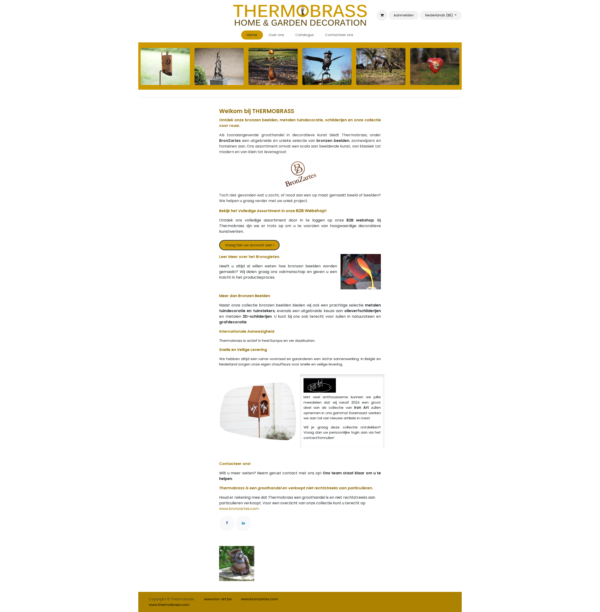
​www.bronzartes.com (259, 599)
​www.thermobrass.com (169, 604)
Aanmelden (404, 15)
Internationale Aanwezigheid (246, 331)
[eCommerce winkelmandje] (382, 15)
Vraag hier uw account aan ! (249, 245)
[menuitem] (252, 35)
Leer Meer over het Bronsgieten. (249, 256)
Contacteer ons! (235, 463)
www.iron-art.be (218, 599)
